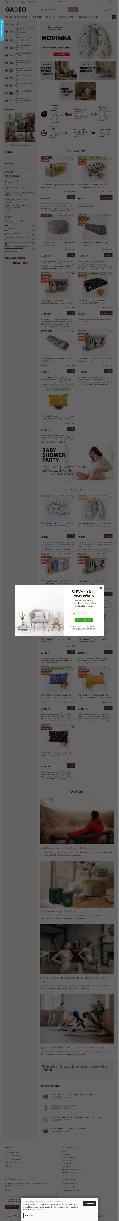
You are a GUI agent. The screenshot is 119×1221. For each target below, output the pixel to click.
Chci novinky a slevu (84, 620)
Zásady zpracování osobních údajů (84, 629)
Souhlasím (89, 1203)
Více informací (41, 1209)
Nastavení (29, 1215)
